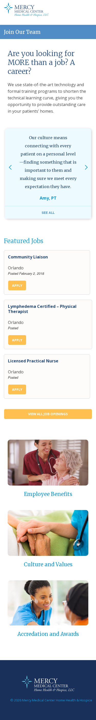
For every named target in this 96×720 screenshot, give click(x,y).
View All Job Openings (48, 414)
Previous (10, 173)
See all (48, 212)
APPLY (17, 285)
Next (86, 173)
